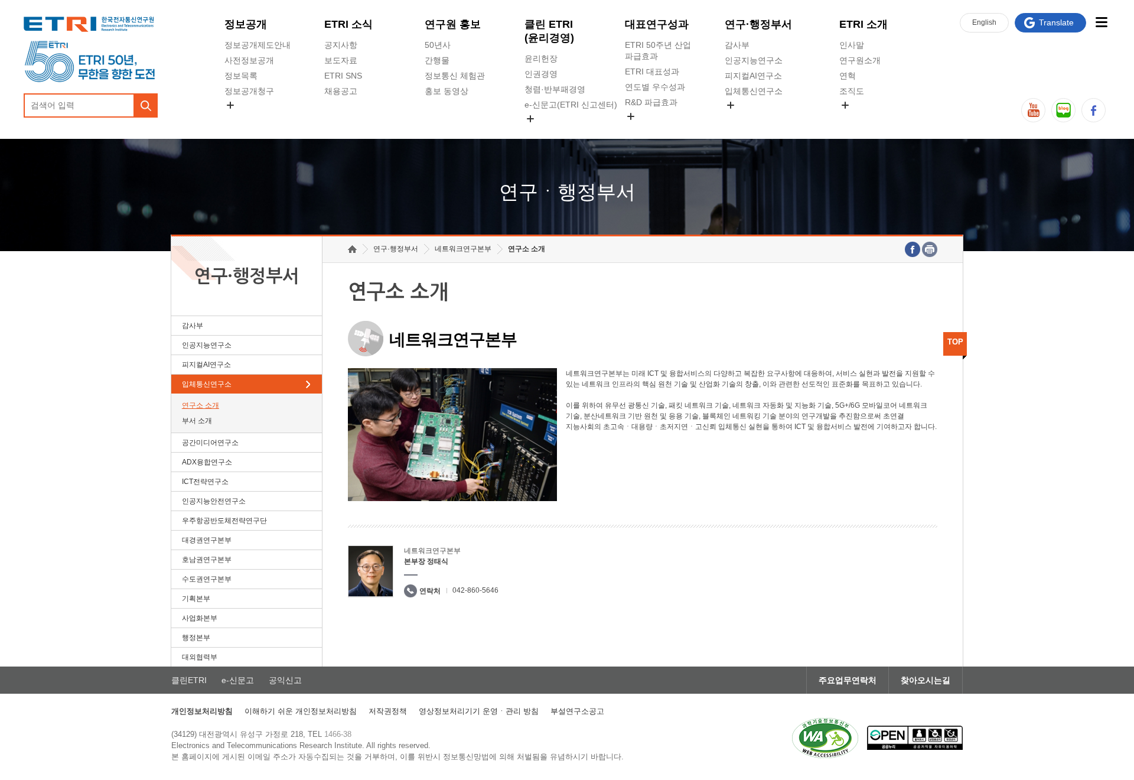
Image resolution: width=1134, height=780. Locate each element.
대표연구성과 (657, 24)
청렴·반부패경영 (554, 89)
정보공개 (245, 24)
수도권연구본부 (207, 579)
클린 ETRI (549, 31)
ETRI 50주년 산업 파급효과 (658, 50)
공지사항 (340, 45)
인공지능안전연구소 (214, 501)
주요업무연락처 (847, 680)
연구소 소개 (200, 405)
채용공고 (340, 91)
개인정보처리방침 (202, 711)
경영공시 (241, 119)
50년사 (438, 45)
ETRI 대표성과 (652, 71)
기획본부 (196, 598)
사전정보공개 (249, 60)
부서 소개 (197, 421)
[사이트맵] (1101, 22)
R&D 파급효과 (651, 102)
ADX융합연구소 (207, 462)
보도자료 (340, 60)
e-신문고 (237, 680)
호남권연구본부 (207, 559)
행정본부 (196, 637)
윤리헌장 (541, 58)
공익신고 (541, 132)
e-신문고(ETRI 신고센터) (570, 104)
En (984, 22)
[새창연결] (912, 249)
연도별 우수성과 (655, 87)
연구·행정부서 (758, 24)
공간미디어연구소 (758, 119)
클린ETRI (189, 680)
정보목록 (241, 75)
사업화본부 (199, 618)
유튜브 (1033, 110)
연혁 (847, 75)
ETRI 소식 (348, 24)
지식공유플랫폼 (654, 130)
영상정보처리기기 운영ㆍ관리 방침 (479, 711)
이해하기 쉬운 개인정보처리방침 (301, 711)
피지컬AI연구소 (753, 75)
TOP (955, 341)
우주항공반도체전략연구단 (224, 520)
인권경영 (541, 74)
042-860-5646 (475, 590)
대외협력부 (199, 657)
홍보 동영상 (446, 91)
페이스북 (1093, 110)
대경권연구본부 (207, 540)
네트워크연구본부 (463, 249)
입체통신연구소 (754, 91)
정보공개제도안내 (257, 45)
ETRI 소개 (863, 24)
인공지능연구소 (754, 60)
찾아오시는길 (925, 680)
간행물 (437, 60)
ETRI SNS (343, 75)
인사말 (851, 45)
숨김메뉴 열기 (230, 105)
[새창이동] (825, 738)
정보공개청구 (249, 91)
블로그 (1063, 110)
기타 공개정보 (865, 119)
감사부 (737, 45)
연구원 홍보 (453, 24)
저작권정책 (388, 711)
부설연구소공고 (577, 711)
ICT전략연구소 (205, 481)
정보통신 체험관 (455, 75)
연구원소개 (860, 60)
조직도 (851, 91)
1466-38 (337, 734)
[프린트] (929, 249)
